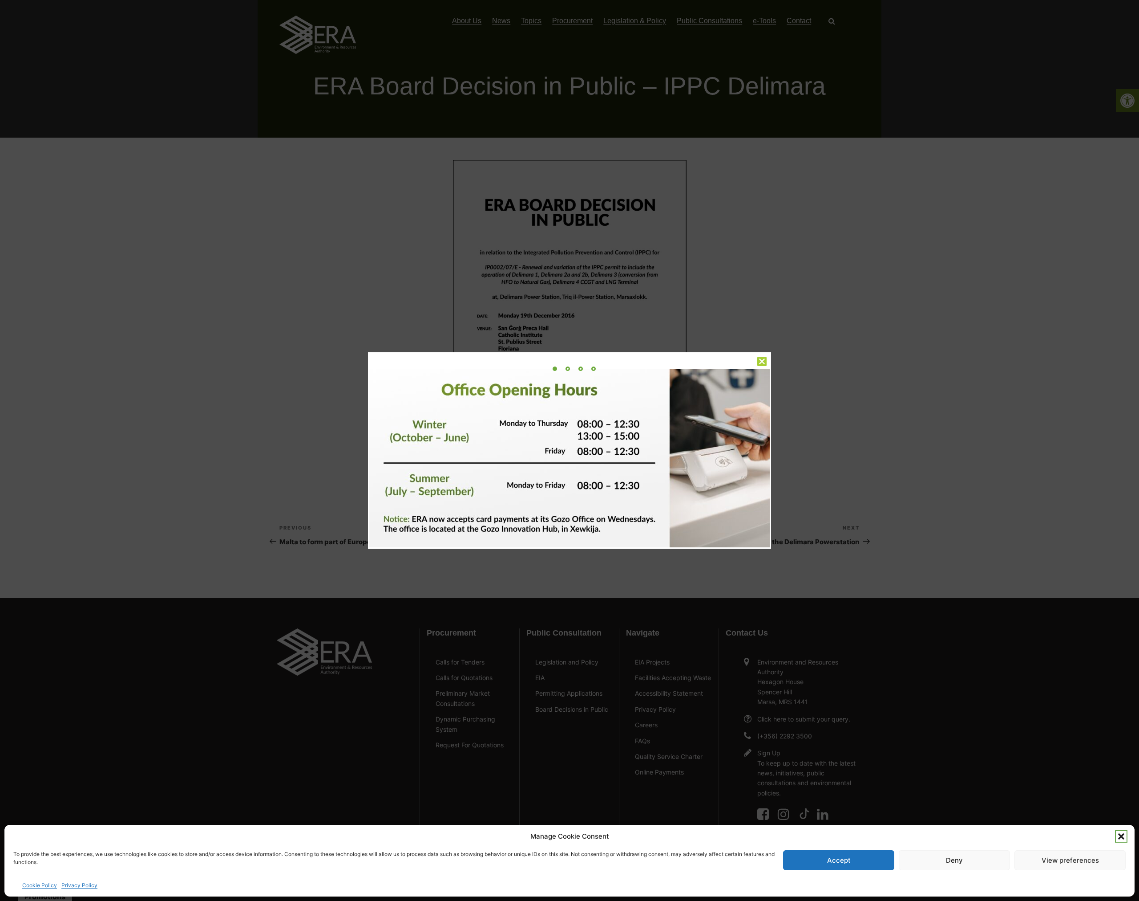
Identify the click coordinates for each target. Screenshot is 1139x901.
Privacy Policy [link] (79, 885)
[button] (1121, 836)
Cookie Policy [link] (39, 885)
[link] (555, 369)
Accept (839, 860)
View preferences (1070, 860)
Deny (954, 860)
